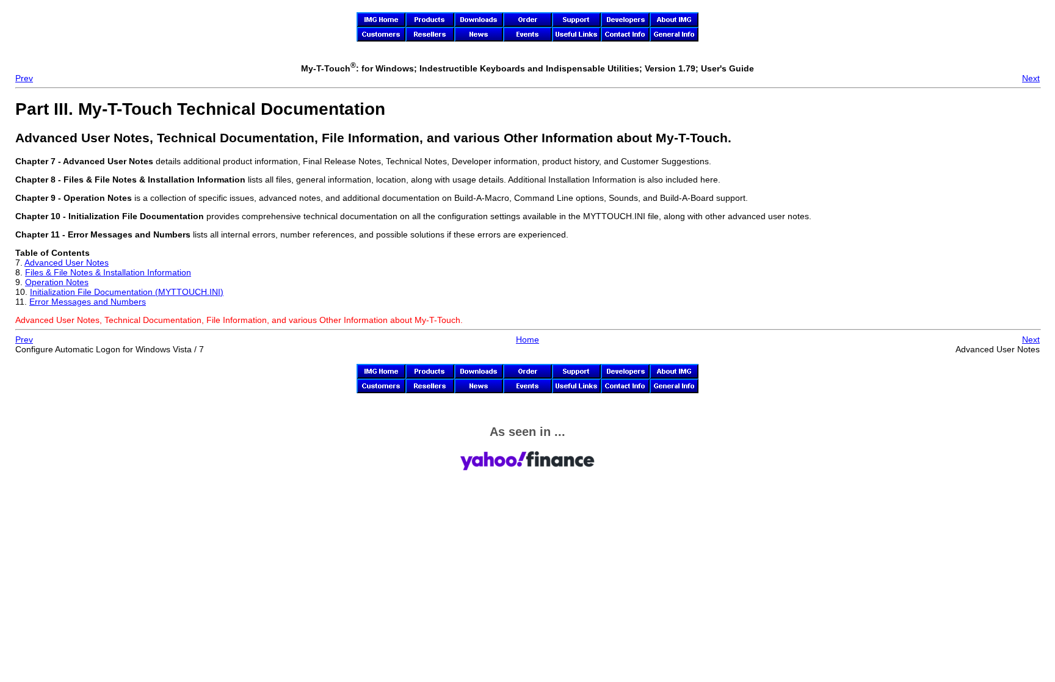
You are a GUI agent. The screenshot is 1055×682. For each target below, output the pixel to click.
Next (1031, 78)
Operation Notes (57, 282)
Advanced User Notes (66, 262)
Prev (24, 78)
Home (527, 339)
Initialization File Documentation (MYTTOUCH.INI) (126, 292)
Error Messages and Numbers (87, 302)
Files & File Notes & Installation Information (108, 272)
